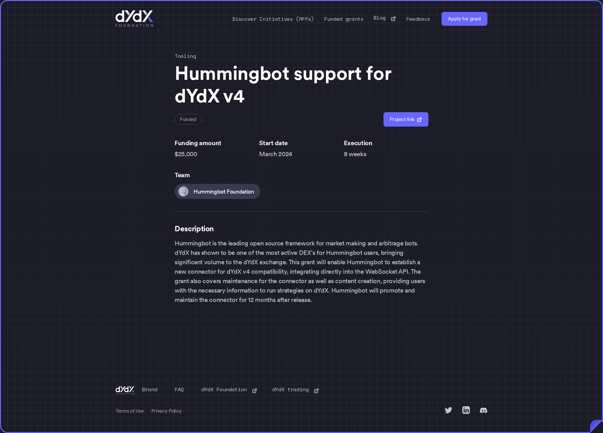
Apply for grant (464, 19)
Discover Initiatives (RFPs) (273, 19)
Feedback (418, 19)
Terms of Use (130, 411)
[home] (134, 19)
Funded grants (343, 19)
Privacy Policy (166, 411)
